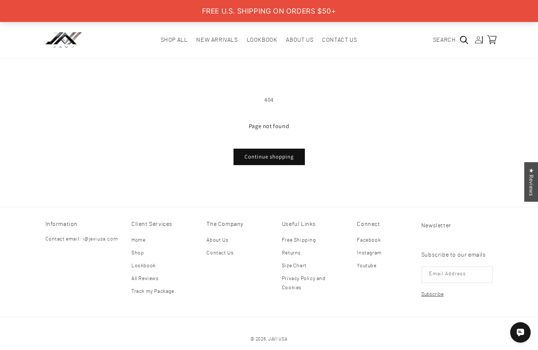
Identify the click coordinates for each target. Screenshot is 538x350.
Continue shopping (269, 156)
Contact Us (219, 253)
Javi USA (278, 339)
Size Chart (294, 265)
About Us (217, 240)
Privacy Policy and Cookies (304, 283)
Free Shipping (299, 240)
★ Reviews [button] (531, 182)
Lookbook (143, 265)
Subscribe (432, 294)
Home (138, 240)
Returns (291, 253)
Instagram (369, 253)
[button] (454, 39)
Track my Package (152, 291)
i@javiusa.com (100, 239)
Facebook (369, 240)
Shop (137, 253)
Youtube (366, 265)
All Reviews (145, 278)
